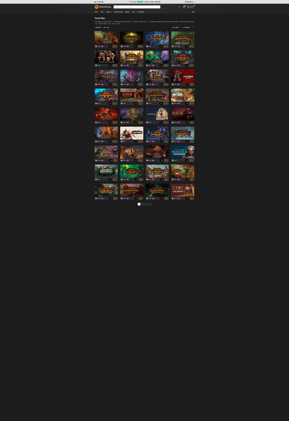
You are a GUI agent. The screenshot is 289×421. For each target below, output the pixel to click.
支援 (193, 12)
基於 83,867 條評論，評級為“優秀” (153, 1)
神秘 (133, 12)
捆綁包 (108, 12)
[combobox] (145, 6)
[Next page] (149, 204)
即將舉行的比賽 (118, 12)
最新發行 (127, 12)
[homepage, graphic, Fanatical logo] (103, 7)
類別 (102, 12)
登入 (179, 7)
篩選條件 (99, 27)
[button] (100, 2)
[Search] (158, 6)
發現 (96, 12)
